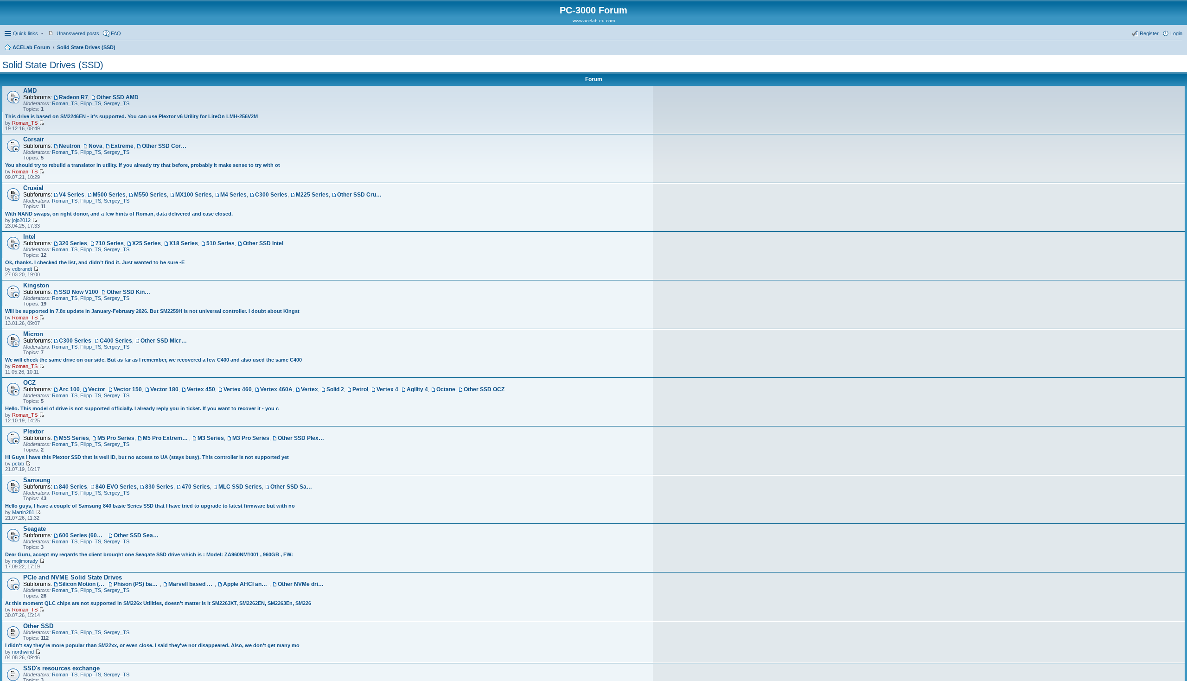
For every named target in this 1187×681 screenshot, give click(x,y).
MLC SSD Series (240, 487)
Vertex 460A (276, 389)
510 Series (220, 243)
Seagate (34, 528)
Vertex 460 (237, 389)
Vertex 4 (387, 389)
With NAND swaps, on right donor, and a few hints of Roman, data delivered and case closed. (119, 213)
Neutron (69, 146)
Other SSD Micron (163, 340)
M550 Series (150, 194)
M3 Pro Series (250, 438)
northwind (23, 652)
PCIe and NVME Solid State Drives (72, 577)
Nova (95, 146)
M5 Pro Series (115, 438)
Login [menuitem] (1176, 33)
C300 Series (271, 194)
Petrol (360, 389)
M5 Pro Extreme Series (166, 438)
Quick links (25, 33)
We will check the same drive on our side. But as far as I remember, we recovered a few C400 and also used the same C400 (153, 360)
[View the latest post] (41, 123)
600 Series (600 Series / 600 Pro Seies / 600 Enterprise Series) (82, 535)
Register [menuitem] (1149, 33)
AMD (30, 90)
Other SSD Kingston (130, 292)
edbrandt (22, 269)
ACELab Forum (31, 47)
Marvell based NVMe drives (191, 584)
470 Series (196, 487)
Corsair (33, 139)
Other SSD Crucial (360, 194)
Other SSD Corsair (165, 146)
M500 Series (109, 194)
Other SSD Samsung (293, 487)
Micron (33, 334)
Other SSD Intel (263, 243)
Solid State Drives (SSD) (86, 47)
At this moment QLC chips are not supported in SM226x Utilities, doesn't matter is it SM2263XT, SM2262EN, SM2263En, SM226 (158, 603)
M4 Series (233, 194)
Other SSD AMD (117, 97)
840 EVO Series (116, 487)
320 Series (73, 243)
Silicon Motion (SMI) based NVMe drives (82, 584)
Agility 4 (417, 389)
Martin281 (23, 512)
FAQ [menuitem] (116, 33)
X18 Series (183, 243)
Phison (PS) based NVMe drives (137, 584)
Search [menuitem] (1178, 48)
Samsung (37, 480)
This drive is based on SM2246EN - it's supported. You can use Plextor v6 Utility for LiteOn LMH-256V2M (131, 116)
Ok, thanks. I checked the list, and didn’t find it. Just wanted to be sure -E (95, 262)
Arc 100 (69, 389)
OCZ (29, 382)
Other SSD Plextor (301, 438)
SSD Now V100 (78, 292)
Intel (29, 236)
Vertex (309, 389)
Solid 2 (335, 389)
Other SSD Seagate (137, 535)
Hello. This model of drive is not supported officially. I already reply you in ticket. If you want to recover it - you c (142, 408)
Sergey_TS (116, 103)
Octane (445, 389)
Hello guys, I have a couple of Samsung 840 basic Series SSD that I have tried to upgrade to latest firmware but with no (150, 506)
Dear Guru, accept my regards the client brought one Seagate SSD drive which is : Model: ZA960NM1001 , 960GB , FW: (149, 554)
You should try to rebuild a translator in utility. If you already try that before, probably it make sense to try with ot (142, 165)
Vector (96, 389)
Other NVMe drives (301, 584)
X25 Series (146, 243)
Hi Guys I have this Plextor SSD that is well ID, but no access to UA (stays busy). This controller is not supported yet (147, 457)
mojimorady (25, 561)
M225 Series (312, 194)
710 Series (110, 243)
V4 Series (71, 194)
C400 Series (116, 340)
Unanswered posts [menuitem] (78, 33)
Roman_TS (64, 103)
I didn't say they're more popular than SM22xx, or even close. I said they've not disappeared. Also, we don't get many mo (152, 645)
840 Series (73, 487)
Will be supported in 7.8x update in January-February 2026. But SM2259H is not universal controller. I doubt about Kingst (152, 311)
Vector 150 (128, 389)
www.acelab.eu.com (594, 20)
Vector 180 (164, 389)
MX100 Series (193, 194)
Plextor (33, 431)
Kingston (36, 285)
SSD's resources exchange (61, 668)
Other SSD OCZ (484, 389)
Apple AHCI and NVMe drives (246, 584)
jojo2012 (21, 220)
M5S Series (74, 438)
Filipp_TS (90, 103)
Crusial (33, 188)
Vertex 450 (201, 389)
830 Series (159, 487)
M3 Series (211, 438)
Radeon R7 (73, 97)
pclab (18, 463)
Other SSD (38, 626)
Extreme (122, 146)
